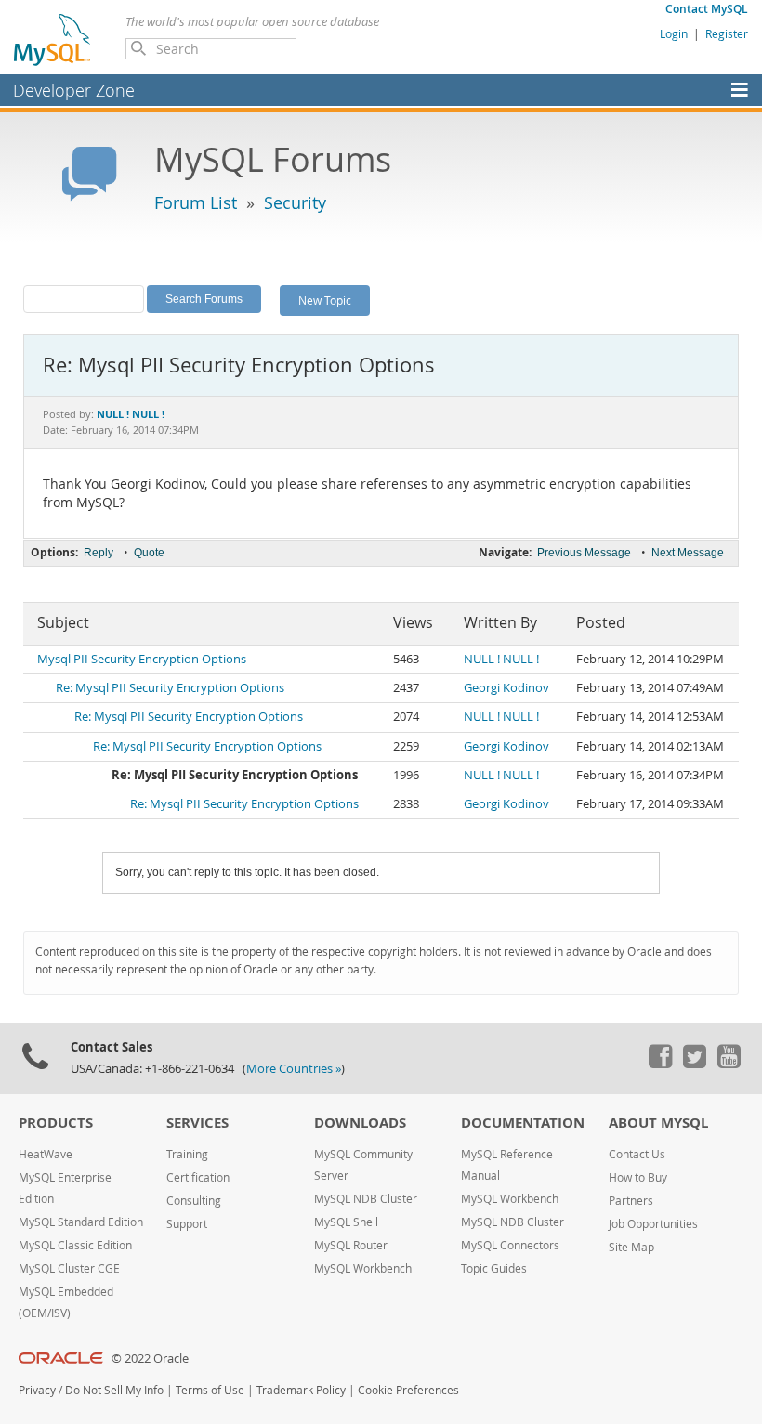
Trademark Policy (301, 1390)
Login (674, 33)
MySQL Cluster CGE (69, 1268)
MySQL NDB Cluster (365, 1199)
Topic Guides (494, 1268)
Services (197, 1122)
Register (726, 33)
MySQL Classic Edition (75, 1245)
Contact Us (637, 1154)
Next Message (687, 552)
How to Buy (638, 1177)
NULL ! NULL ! (501, 659)
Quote (149, 552)
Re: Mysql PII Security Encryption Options (170, 688)
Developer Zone (74, 90)
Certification (198, 1177)
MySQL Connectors (510, 1245)
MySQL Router (351, 1245)
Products (56, 1122)
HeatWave (45, 1154)
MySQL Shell (346, 1222)
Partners (631, 1201)
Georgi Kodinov (506, 688)
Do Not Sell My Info (114, 1390)
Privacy (37, 1390)
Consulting (193, 1201)
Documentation (523, 1122)
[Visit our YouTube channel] (728, 1063)
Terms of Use (210, 1390)
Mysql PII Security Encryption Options (141, 659)
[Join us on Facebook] (660, 1063)
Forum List (195, 202)
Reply (98, 552)
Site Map (631, 1247)
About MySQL (658, 1122)
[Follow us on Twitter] (694, 1063)
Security (295, 202)
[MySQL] (53, 39)
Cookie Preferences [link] (408, 1390)
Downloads (360, 1122)
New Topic (324, 300)
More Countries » (293, 1069)
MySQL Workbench (363, 1268)
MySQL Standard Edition (81, 1222)
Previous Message (584, 552)
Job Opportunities (653, 1224)
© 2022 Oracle (150, 1358)
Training (187, 1154)
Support (186, 1224)
